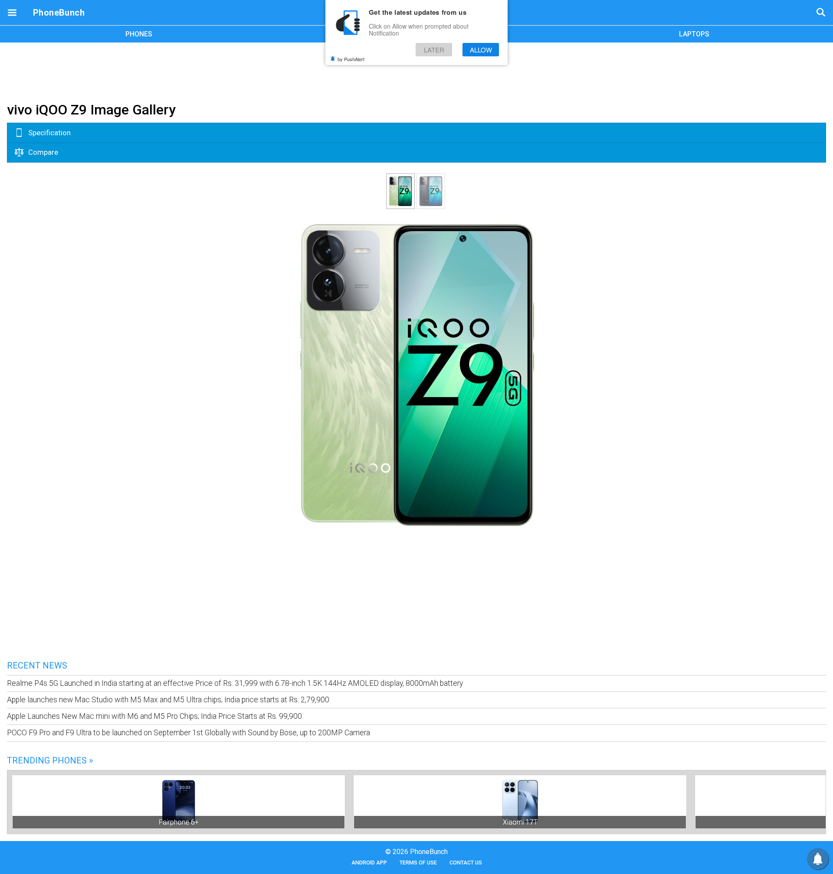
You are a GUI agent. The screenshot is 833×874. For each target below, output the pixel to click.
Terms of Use (418, 862)
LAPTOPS (694, 34)
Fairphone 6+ (179, 822)
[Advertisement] (416, 70)
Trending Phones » (50, 760)
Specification (48, 132)
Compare (42, 152)
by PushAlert (351, 58)
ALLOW (481, 49)
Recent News (37, 665)
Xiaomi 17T (520, 822)
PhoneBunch (59, 12)
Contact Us (465, 862)
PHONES (138, 34)
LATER (434, 49)
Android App (369, 862)
